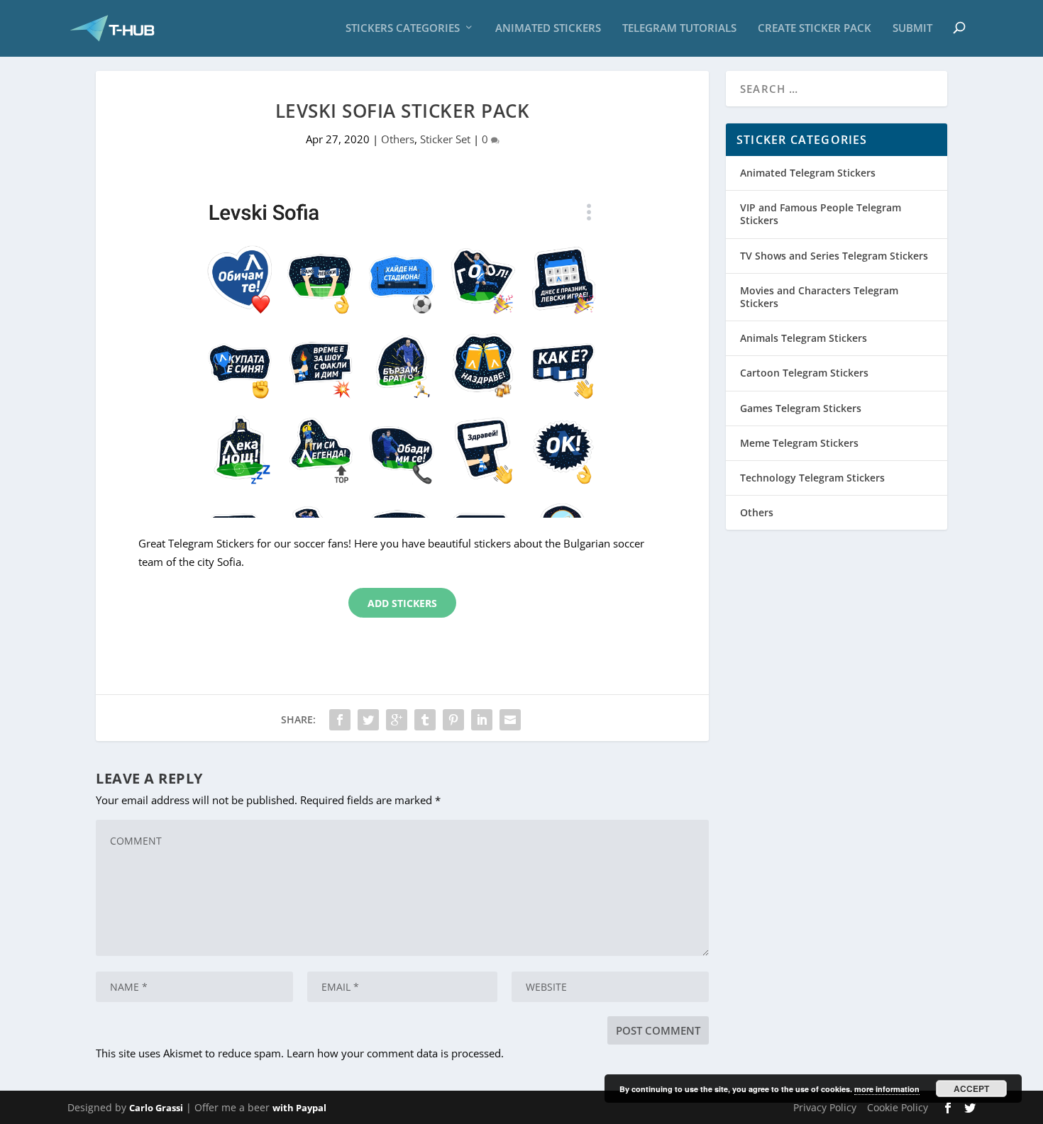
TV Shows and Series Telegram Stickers (834, 255)
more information (887, 1089)
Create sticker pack (814, 28)
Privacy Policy (824, 1107)
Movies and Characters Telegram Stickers (819, 297)
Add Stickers (402, 603)
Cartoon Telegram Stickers (804, 372)
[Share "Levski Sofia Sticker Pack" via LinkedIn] (482, 720)
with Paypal (299, 1107)
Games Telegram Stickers (800, 408)
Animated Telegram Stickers (808, 172)
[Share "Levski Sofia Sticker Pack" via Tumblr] (425, 720)
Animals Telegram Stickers (803, 338)
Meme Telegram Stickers (799, 443)
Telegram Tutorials (679, 28)
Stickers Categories (403, 28)
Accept (971, 1088)
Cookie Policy (897, 1107)
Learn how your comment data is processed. (395, 1053)
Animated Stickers (548, 28)
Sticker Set (445, 139)
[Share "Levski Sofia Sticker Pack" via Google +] (396, 720)
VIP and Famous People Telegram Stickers (820, 214)
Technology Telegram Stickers (812, 477)
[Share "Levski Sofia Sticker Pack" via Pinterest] (453, 720)
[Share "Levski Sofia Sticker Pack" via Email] (510, 720)
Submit (912, 28)
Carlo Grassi (156, 1107)
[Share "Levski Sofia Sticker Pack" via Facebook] (340, 720)
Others (397, 139)
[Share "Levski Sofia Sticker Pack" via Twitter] (368, 720)
